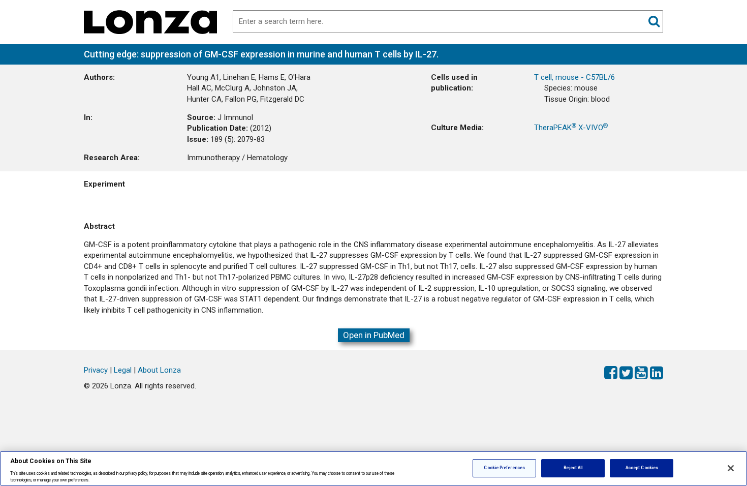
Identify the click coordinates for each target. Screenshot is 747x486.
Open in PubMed (373, 335)
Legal (123, 370)
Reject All (573, 467)
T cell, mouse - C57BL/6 (574, 77)
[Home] (150, 21)
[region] (373, 468)
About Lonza (159, 370)
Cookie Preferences (504, 467)
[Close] (731, 468)
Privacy (96, 370)
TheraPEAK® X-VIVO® (571, 127)
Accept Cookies (642, 467)
